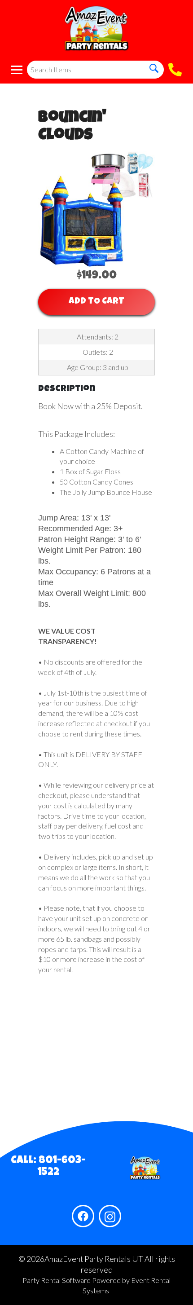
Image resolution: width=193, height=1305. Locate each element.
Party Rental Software (56, 1280)
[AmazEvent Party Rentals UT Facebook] (83, 1216)
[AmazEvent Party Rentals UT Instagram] (110, 1216)
